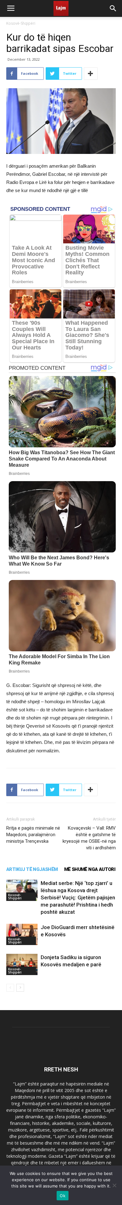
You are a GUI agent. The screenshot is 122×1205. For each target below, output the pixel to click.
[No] (114, 1185)
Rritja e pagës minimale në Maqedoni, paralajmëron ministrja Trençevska (33, 834)
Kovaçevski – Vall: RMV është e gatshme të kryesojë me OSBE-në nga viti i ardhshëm (89, 838)
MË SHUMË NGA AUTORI (89, 869)
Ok (62, 1195)
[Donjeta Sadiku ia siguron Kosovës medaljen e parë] (22, 964)
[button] (113, 8)
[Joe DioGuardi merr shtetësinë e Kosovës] (22, 934)
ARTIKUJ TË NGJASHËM (32, 869)
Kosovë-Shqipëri (20, 23)
